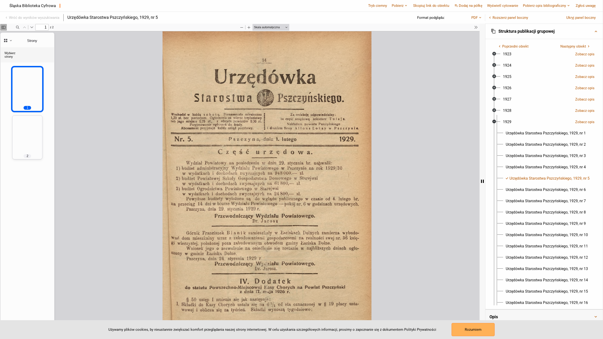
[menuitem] (507, 54)
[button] (544, 31)
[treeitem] (544, 54)
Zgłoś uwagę (586, 6)
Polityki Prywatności (420, 329)
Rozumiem (473, 329)
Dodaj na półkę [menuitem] (470, 6)
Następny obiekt (573, 46)
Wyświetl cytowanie (502, 6)
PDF (474, 18)
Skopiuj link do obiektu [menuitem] (431, 6)
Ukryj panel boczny (581, 18)
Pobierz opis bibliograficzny (544, 6)
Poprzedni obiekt (515, 46)
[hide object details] (482, 181)
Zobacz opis (585, 54)
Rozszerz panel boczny (510, 18)
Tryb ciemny (377, 6)
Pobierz (397, 6)
